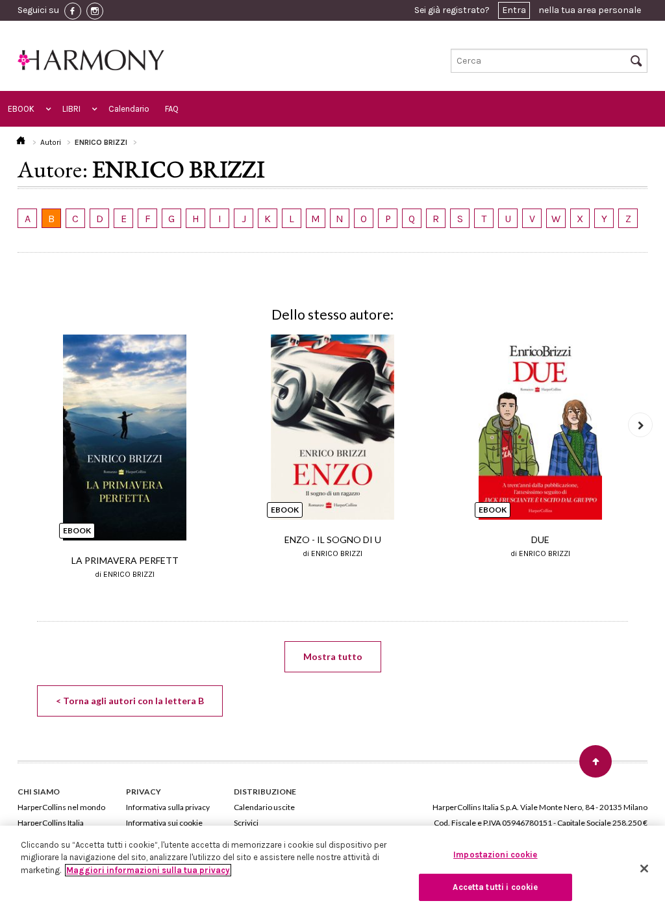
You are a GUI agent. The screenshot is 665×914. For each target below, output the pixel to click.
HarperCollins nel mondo (61, 807)
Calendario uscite (264, 807)
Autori (50, 142)
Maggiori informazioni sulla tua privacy (148, 870)
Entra (514, 10)
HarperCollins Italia (51, 823)
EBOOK (21, 109)
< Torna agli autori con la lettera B (130, 700)
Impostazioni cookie (495, 854)
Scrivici (246, 823)
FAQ (172, 109)
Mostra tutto (332, 656)
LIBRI (71, 109)
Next (640, 425)
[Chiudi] (644, 868)
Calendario (128, 109)
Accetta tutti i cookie (495, 887)
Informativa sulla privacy (168, 807)
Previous (24, 425)
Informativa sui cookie (164, 823)
